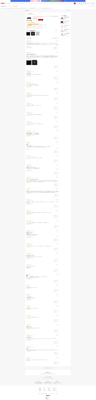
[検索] (75, 3)
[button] (79, 3)
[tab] (31, 13)
